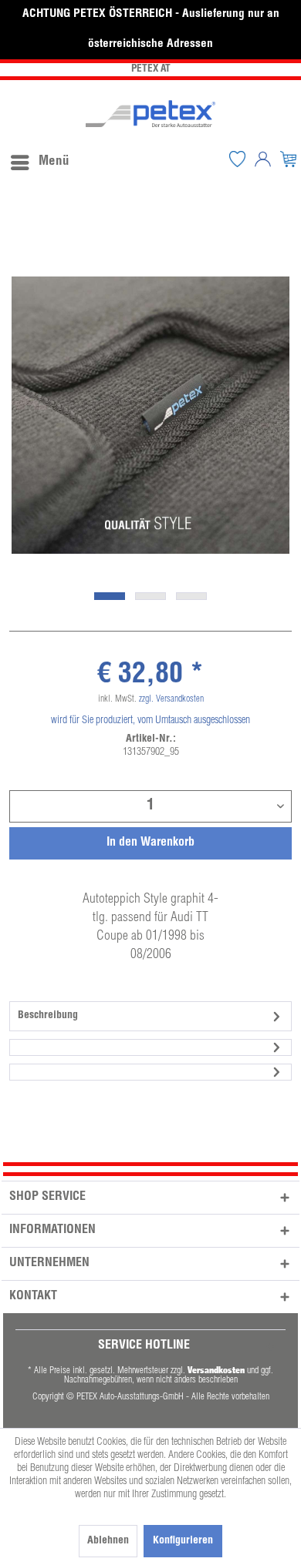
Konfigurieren (183, 1541)
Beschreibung (48, 1015)
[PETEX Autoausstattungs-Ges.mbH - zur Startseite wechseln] (150, 113)
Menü (54, 162)
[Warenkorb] (287, 158)
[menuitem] (39, 158)
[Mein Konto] (262, 158)
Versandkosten (216, 1369)
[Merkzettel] (237, 158)
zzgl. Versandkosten (171, 699)
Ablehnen (108, 1541)
